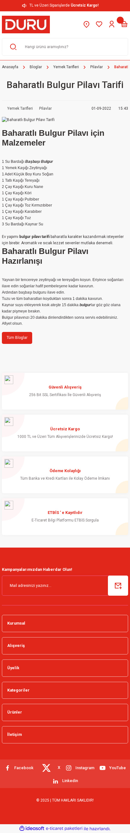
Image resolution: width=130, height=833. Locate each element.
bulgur (85, 305)
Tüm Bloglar (17, 337)
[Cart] (124, 24)
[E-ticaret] (64, 828)
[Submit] (118, 586)
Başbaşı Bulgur (39, 161)
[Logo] (26, 24)
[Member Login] (111, 24)
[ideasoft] (31, 828)
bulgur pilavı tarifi (34, 236)
